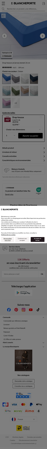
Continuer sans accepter (22, 239)
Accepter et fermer (37, 239)
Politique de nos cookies (8, 235)
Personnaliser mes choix (8, 239)
